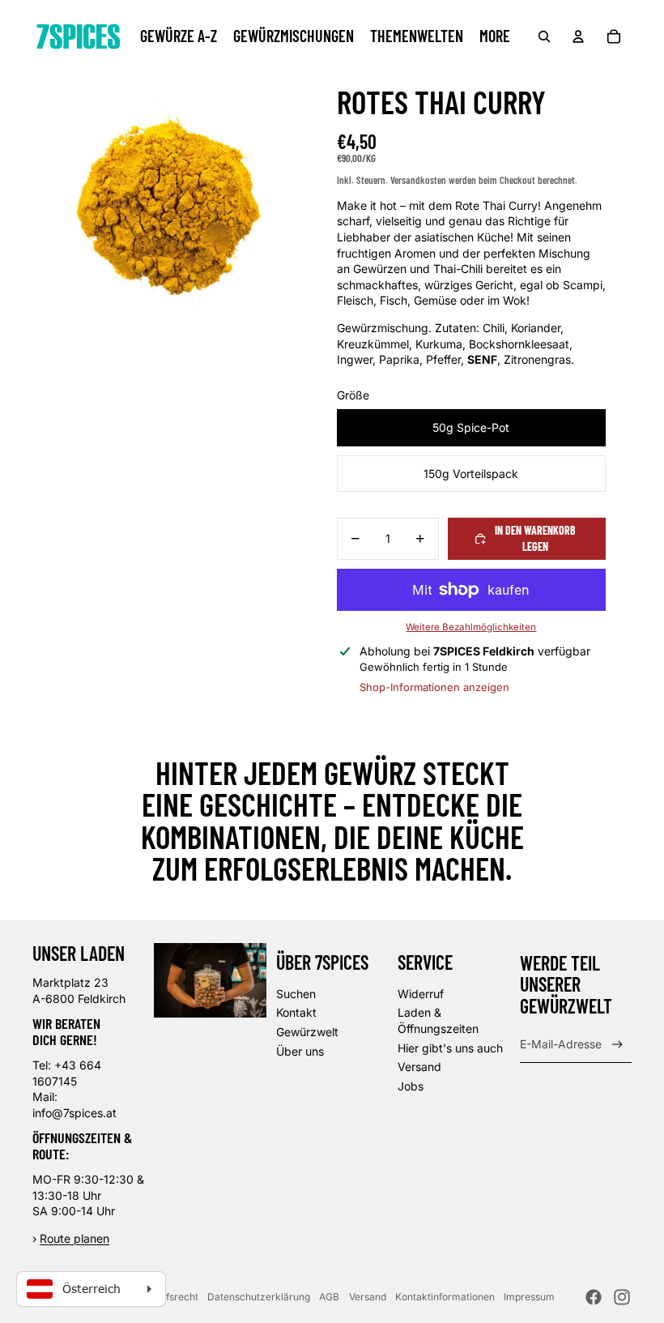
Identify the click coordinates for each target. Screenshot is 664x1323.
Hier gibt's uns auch (450, 1048)
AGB (329, 1297)
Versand (419, 1066)
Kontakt (296, 1012)
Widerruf (421, 994)
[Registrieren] (617, 1045)
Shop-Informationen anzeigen (434, 687)
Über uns (300, 1051)
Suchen (296, 994)
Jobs (411, 1086)
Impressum (529, 1297)
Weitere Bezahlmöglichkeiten (471, 627)
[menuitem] (178, 36)
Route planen (74, 1238)
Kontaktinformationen (445, 1297)
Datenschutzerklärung (258, 1297)
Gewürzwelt (307, 1032)
